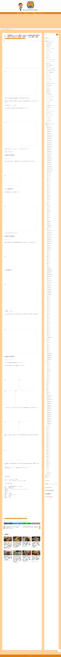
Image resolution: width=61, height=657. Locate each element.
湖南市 (48, 377)
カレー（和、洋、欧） (50, 59)
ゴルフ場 (48, 118)
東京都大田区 (49, 408)
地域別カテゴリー (18, 38)
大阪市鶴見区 (49, 160)
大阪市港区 (49, 155)
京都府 (48, 228)
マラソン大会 (48, 120)
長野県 (47, 432)
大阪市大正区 (49, 153)
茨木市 (48, 177)
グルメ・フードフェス (50, 114)
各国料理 (48, 92)
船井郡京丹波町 (49, 276)
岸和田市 (48, 217)
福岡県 (48, 454)
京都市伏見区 (49, 243)
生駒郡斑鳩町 (49, 359)
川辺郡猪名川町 (49, 337)
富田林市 (48, 212)
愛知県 (47, 438)
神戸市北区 (49, 280)
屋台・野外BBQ (49, 94)
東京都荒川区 (49, 421)
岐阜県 (47, 436)
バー (47, 103)
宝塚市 (48, 298)
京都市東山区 (49, 241)
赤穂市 (48, 335)
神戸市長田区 (49, 285)
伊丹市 (48, 302)
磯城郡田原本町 (49, 353)
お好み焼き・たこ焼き (50, 83)
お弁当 (48, 109)
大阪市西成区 (49, 140)
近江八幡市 (49, 370)
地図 (20, 486)
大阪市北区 (49, 127)
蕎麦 (47, 57)
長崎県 (47, 456)
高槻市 (49, 179)
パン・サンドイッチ (50, 96)
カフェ (48, 101)
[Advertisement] (30, 21)
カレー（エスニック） (50, 61)
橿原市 (48, 348)
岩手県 (47, 386)
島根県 (47, 445)
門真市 (48, 186)
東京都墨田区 (49, 423)
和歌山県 (48, 381)
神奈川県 (48, 427)
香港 (47, 469)
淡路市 (48, 318)
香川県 (48, 449)
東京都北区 (49, 397)
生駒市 (48, 346)
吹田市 (24, 38)
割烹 (47, 74)
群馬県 (47, 390)
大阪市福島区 (49, 131)
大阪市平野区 (49, 149)
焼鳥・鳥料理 (49, 85)
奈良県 (48, 340)
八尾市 (48, 201)
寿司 (10, 38)
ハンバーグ (48, 79)
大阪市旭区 (49, 164)
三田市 (48, 311)
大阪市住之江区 (50, 142)
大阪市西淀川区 (49, 166)
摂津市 (48, 184)
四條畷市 (48, 195)
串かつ (48, 87)
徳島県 (47, 447)
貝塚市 (48, 219)
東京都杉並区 (49, 416)
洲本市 (48, 320)
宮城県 (47, 388)
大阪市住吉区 (49, 144)
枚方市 (48, 190)
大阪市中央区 (50, 129)
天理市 (48, 344)
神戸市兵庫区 (49, 291)
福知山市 (48, 254)
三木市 (48, 309)
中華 (47, 50)
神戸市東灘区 (49, 289)
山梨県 (47, 434)
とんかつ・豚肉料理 (50, 72)
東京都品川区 (49, 405)
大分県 (47, 458)
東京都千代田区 (50, 399)
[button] (8, 523)
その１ (6, 479)
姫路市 (48, 324)
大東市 (48, 197)
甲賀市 (48, 368)
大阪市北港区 (49, 171)
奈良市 (48, 342)
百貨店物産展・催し (49, 105)
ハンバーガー (49, 98)
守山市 (48, 375)
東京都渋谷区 (49, 412)
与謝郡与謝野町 (49, 269)
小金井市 (48, 425)
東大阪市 (49, 199)
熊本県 (47, 460)
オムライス (48, 81)
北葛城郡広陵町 (49, 355)
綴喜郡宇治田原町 (50, 274)
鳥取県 (47, 443)
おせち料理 (48, 107)
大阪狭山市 (49, 210)
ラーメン (48, 52)
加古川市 (48, 313)
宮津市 (48, 265)
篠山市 (48, 329)
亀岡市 (48, 256)
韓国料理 (48, 90)
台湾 (47, 467)
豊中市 (49, 173)
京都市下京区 (49, 232)
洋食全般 (48, 46)
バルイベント (49, 116)
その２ (6, 480)
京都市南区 (49, 247)
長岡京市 (48, 250)
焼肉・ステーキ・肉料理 (50, 68)
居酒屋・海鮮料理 (13, 38)
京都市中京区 (49, 234)
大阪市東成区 (49, 151)
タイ (47, 471)
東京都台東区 (49, 401)
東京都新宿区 (49, 414)
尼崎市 (48, 296)
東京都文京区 (49, 410)
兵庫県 (48, 278)
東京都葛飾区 (49, 403)
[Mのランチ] (30, 4)
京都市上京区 (49, 230)
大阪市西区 (49, 133)
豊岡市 (48, 333)
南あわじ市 (49, 322)
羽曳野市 (48, 206)
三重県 (48, 379)
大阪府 (22, 38)
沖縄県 (47, 465)
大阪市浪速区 (49, 138)
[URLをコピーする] (35, 523)
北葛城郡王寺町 (49, 357)
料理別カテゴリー (7, 38)
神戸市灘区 (49, 287)
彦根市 (48, 364)
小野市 (48, 307)
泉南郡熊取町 (49, 221)
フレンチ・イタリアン (50, 48)
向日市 (48, 252)
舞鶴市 (48, 258)
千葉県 (47, 392)
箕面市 (49, 182)
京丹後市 (48, 267)
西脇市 (48, 331)
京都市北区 (49, 245)
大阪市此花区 (49, 162)
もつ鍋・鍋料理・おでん (50, 70)
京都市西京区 (49, 239)
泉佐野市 (48, 223)
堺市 (48, 208)
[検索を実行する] (57, 34)
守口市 (48, 188)
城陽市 (48, 263)
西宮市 (49, 300)
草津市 (48, 366)
